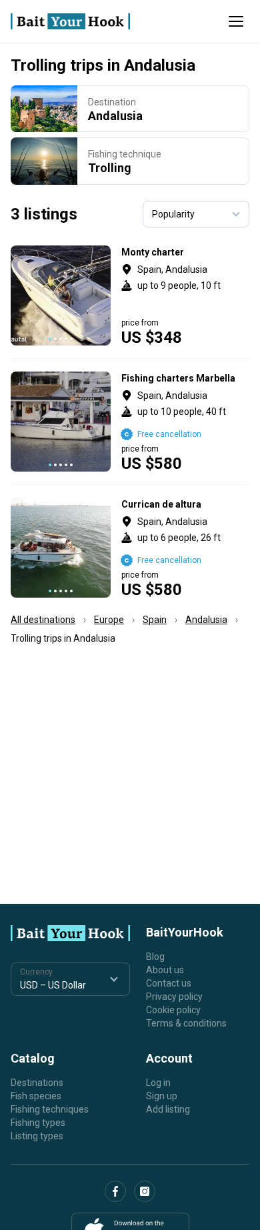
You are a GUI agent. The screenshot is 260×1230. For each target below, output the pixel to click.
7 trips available (185, 421)
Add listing (168, 1109)
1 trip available (185, 547)
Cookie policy (173, 1010)
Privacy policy (174, 996)
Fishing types (38, 1122)
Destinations (37, 1082)
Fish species (36, 1096)
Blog (155, 956)
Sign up (161, 1096)
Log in (158, 1082)
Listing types (37, 1136)
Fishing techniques (50, 1109)
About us (165, 970)
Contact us (168, 983)
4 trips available (185, 295)
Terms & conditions (186, 1023)
